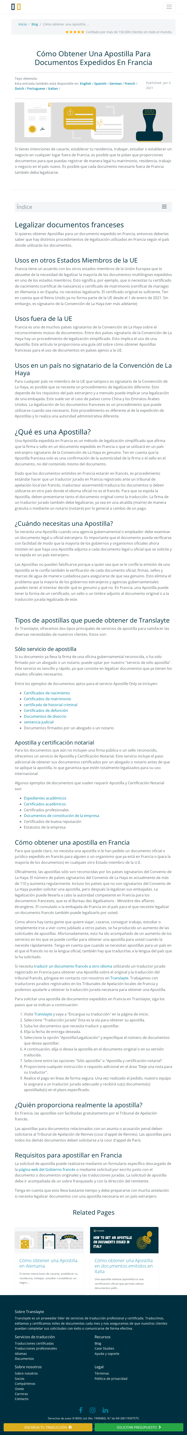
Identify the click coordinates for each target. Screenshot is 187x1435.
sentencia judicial (39, 722)
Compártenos (25, 1383)
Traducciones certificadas (34, 1343)
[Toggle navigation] (169, 6)
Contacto (21, 1399)
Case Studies (104, 1348)
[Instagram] (92, 1410)
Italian (53, 88)
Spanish (100, 83)
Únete (19, 1389)
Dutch (19, 88)
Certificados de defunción (46, 710)
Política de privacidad (111, 1378)
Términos (102, 1373)
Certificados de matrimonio (47, 698)
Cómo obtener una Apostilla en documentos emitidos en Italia (124, 1265)
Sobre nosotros (26, 1373)
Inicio (22, 24)
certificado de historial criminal (50, 704)
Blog (34, 24)
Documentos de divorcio (45, 716)
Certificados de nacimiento (47, 692)
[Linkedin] (105, 1410)
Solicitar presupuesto (137, 1427)
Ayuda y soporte (107, 1353)
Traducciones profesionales (36, 1348)
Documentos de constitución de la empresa (61, 815)
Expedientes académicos (45, 798)
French (130, 83)
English (85, 83)
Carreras (21, 1394)
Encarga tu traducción (45, 1427)
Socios (19, 1378)
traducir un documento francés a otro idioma (73, 966)
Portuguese (36, 88)
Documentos (24, 1358)
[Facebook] (80, 1410)
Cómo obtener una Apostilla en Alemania (48, 1263)
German (115, 83)
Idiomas (21, 1353)
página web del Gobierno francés (47, 1169)
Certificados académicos (45, 804)
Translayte (119, 978)
